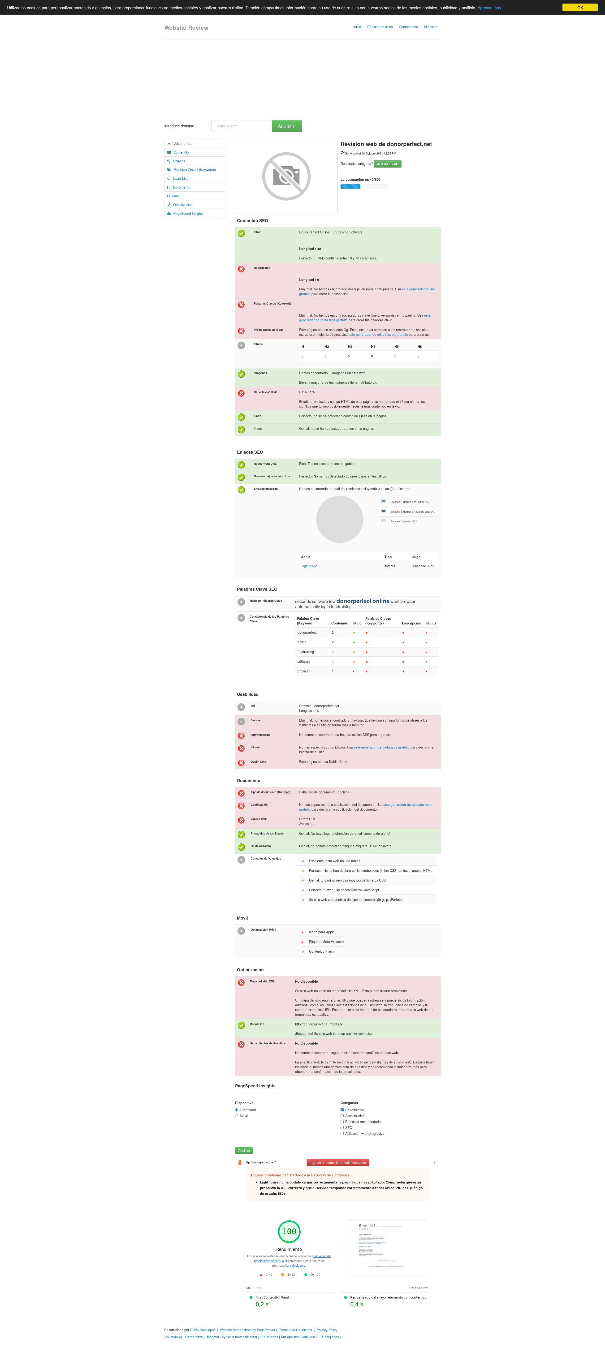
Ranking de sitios (380, 26)
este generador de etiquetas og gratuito (378, 334)
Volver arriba (181, 143)
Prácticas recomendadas (363, 1121)
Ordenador (248, 1109)
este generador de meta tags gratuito (382, 747)
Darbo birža (194, 1336)
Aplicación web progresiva (364, 1133)
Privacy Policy (327, 1329)
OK (580, 7)
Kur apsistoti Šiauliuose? (299, 1336)
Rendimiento (354, 1109)
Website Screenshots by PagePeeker (247, 1329)
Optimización (181, 204)
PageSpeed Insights (187, 213)
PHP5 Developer (202, 1329)
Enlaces (177, 161)
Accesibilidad (355, 1115)
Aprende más (489, 8)
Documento (180, 187)
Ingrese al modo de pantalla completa (338, 1162)
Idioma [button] (429, 26)
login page (309, 566)
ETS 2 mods (269, 1336)
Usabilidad (179, 178)
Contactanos (408, 26)
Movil (174, 196)
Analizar (287, 125)
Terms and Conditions (295, 1329)
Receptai (212, 1336)
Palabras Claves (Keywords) (193, 169)
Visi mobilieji (173, 1336)
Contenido (180, 152)
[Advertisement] (302, 80)
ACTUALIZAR (387, 164)
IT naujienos (329, 1336)
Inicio (357, 26)
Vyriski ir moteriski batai (239, 1336)
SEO (348, 1127)
